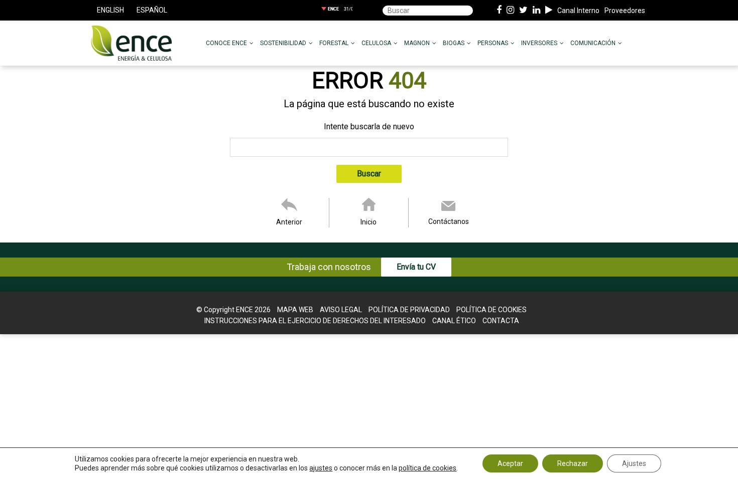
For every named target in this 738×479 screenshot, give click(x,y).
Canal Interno (578, 11)
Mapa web (295, 310)
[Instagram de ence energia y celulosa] (510, 10)
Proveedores (624, 11)
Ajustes (634, 463)
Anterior (289, 222)
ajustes (320, 468)
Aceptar (510, 463)
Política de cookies (491, 310)
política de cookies (427, 468)
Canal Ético (454, 321)
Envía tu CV (416, 267)
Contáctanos (448, 221)
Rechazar (572, 463)
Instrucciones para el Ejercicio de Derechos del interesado (315, 321)
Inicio (368, 222)
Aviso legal (341, 310)
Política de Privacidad (409, 310)
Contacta (500, 321)
